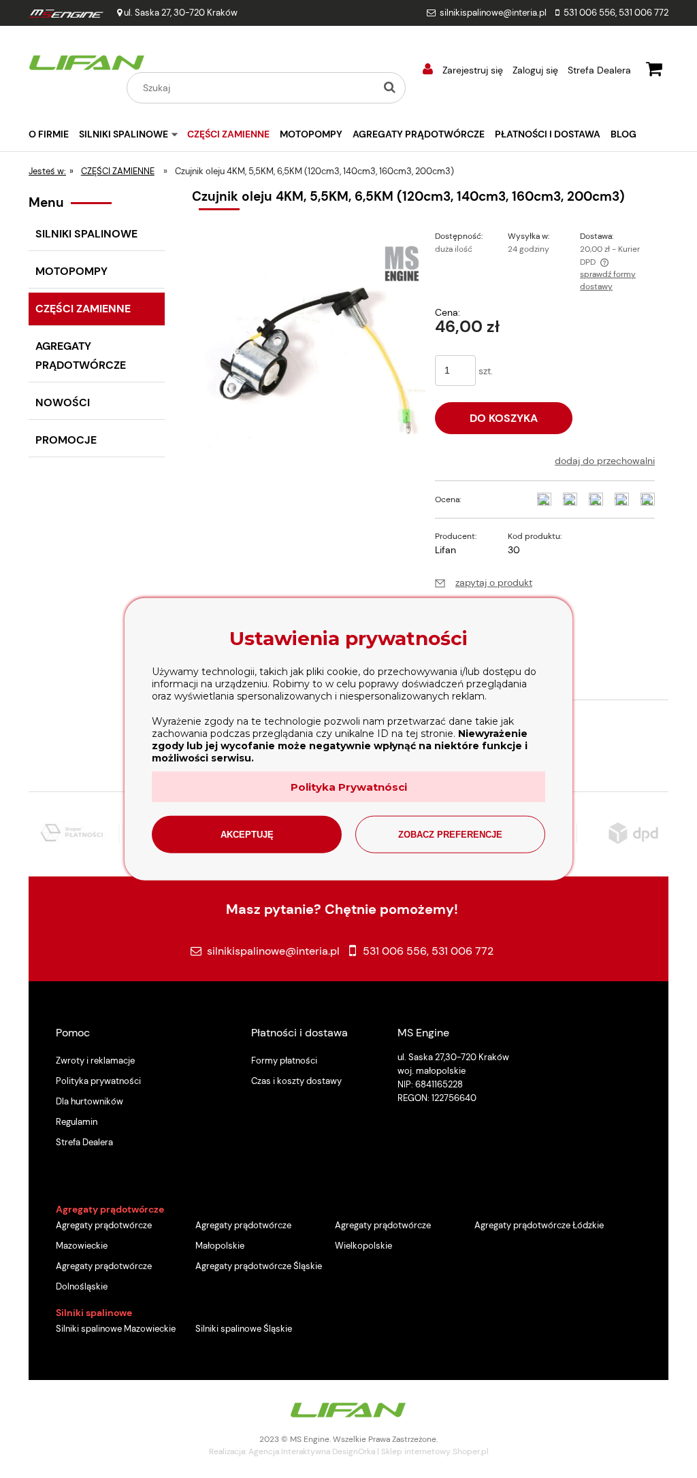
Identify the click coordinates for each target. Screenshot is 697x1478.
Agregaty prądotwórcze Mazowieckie (104, 1235)
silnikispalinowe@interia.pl (493, 12)
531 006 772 (643, 12)
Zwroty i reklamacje (95, 1060)
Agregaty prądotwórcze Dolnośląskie (104, 1276)
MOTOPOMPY (71, 271)
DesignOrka (353, 1451)
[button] (483, 582)
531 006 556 (589, 12)
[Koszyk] (654, 67)
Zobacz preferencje (450, 834)
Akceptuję (247, 834)
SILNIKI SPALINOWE (86, 234)
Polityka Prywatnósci (349, 786)
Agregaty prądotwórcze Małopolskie (243, 1235)
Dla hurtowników (89, 1101)
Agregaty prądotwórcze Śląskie (258, 1266)
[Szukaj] (389, 87)
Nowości (62, 402)
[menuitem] (54, 134)
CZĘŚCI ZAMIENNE (83, 308)
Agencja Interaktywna (289, 1451)
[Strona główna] (87, 60)
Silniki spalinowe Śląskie (243, 1328)
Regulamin (76, 1122)
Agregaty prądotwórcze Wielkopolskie (383, 1235)
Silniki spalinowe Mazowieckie (116, 1328)
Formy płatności (284, 1060)
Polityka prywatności (98, 1081)
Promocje (66, 440)
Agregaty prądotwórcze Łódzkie (539, 1225)
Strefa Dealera (599, 70)
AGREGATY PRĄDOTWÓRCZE (80, 355)
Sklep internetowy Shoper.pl (435, 1451)
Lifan (445, 550)
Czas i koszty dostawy (296, 1081)
